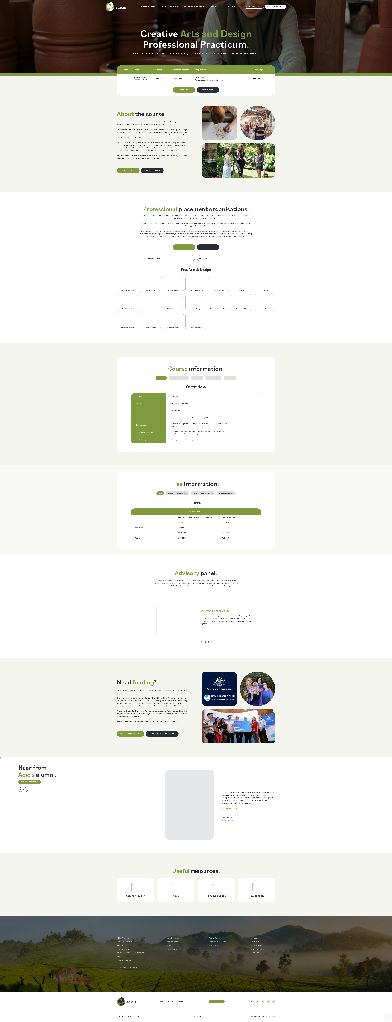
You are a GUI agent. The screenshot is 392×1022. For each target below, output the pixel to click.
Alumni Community (258, 949)
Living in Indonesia (173, 938)
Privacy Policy (196, 1016)
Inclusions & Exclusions (177, 493)
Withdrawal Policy (226, 493)
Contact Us (231, 7)
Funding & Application (194, 7)
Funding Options (215, 938)
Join (216, 1001)
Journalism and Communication (128, 964)
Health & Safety (172, 949)
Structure (197, 378)
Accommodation (173, 942)
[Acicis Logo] (116, 6)
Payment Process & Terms (203, 493)
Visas (169, 945)
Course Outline (213, 378)
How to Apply (214, 945)
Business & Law (122, 945)
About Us (215, 7)
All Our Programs (123, 938)
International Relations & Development (130, 953)
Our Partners (255, 942)
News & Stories (256, 945)
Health (119, 956)
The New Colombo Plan (217, 942)
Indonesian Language (124, 960)
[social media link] (257, 1001)
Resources (255, 953)
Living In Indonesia (169, 7)
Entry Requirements (179, 378)
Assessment (230, 378)
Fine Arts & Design (123, 949)
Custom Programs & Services (127, 967)
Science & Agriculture (124, 942)
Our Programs (148, 7)
